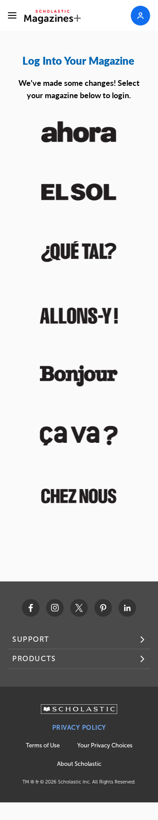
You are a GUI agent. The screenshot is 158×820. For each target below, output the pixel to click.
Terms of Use (43, 745)
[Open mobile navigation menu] (12, 15)
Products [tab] (34, 658)
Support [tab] (30, 639)
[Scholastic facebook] (31, 608)
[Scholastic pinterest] (103, 608)
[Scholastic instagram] (55, 608)
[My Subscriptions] (140, 16)
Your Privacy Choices (105, 745)
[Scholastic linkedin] (127, 608)
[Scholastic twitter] (79, 608)
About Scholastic (79, 764)
